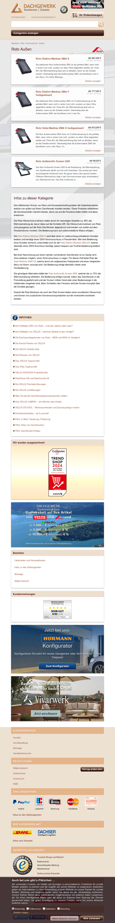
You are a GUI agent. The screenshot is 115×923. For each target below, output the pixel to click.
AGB (15, 783)
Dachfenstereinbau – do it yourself (32, 413)
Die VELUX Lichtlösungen (27, 389)
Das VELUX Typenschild (27, 360)
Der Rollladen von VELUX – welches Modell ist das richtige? (44, 331)
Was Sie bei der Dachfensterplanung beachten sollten (41, 395)
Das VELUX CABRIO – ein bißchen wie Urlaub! (38, 401)
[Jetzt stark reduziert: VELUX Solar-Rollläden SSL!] (87, 4)
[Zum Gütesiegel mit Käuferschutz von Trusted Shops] (64, 9)
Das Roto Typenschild (26, 366)
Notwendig (19, 909)
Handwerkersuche (22, 753)
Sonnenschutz (32, 43)
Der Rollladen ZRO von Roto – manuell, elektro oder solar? (44, 325)
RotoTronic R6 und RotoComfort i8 (32, 378)
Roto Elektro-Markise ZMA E (32, 236)
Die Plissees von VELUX (27, 354)
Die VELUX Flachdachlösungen (30, 384)
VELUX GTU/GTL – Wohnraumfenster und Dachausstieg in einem (47, 407)
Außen (41, 43)
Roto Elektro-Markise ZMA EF (75, 242)
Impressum (18, 778)
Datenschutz (19, 773)
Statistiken (50, 909)
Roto (22, 43)
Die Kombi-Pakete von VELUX (30, 343)
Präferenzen (35, 909)
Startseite (15, 43)
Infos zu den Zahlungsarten (28, 567)
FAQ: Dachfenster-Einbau (27, 430)
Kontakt (17, 737)
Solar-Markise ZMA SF (25, 261)
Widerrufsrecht (22, 581)
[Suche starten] (101, 24)
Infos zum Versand (22, 840)
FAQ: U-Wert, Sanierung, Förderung (32, 419)
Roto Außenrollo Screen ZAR (63, 273)
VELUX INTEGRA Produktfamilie (31, 372)
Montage (19, 574)
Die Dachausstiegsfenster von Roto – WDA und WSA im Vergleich (47, 337)
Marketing (65, 909)
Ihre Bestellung (20, 742)
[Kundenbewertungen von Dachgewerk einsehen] (57, 618)
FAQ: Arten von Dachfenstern (29, 424)
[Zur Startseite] (33, 8)
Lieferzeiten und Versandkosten (30, 560)
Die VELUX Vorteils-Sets (27, 349)
